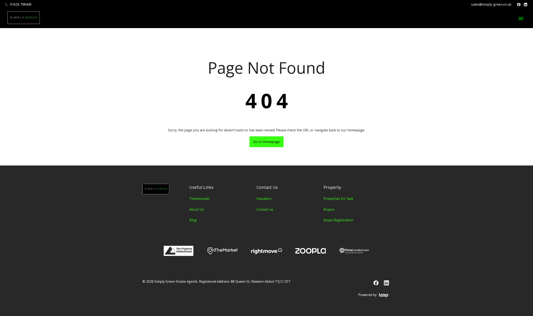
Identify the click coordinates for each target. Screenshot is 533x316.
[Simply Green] (155, 193)
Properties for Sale (338, 198)
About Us (196, 209)
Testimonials (199, 198)
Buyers (329, 209)
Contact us (265, 209)
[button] (521, 18)
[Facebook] (518, 4)
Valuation (264, 198)
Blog (193, 220)
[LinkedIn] (525, 4)
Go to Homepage (266, 141)
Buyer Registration (338, 220)
